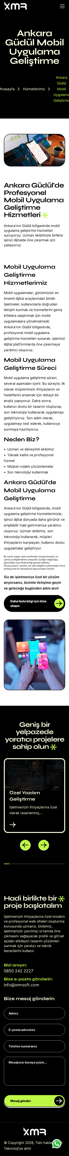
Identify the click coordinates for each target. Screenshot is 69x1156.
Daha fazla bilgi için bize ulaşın (28, 603)
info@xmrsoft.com (21, 984)
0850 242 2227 (18, 971)
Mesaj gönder (20, 1101)
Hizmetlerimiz (34, 89)
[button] (25, 845)
